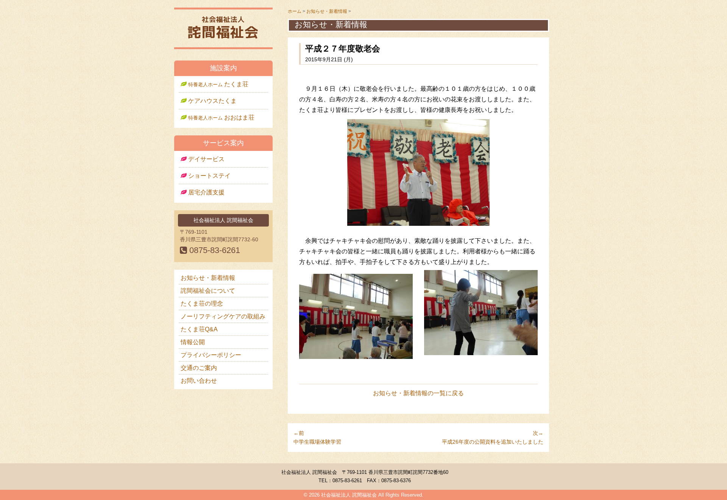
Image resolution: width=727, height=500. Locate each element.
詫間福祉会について (208, 290)
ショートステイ (209, 175)
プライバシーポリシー (211, 355)
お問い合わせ (199, 380)
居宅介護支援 (206, 192)
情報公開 (193, 342)
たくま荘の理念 (202, 303)
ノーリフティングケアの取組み (223, 316)
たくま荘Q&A (199, 329)
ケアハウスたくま (212, 101)
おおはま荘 (221, 117)
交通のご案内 (199, 368)
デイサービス (206, 159)
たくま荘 (218, 84)
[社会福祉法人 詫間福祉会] (223, 38)
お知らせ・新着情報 (208, 278)
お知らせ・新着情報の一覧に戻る (418, 393)
